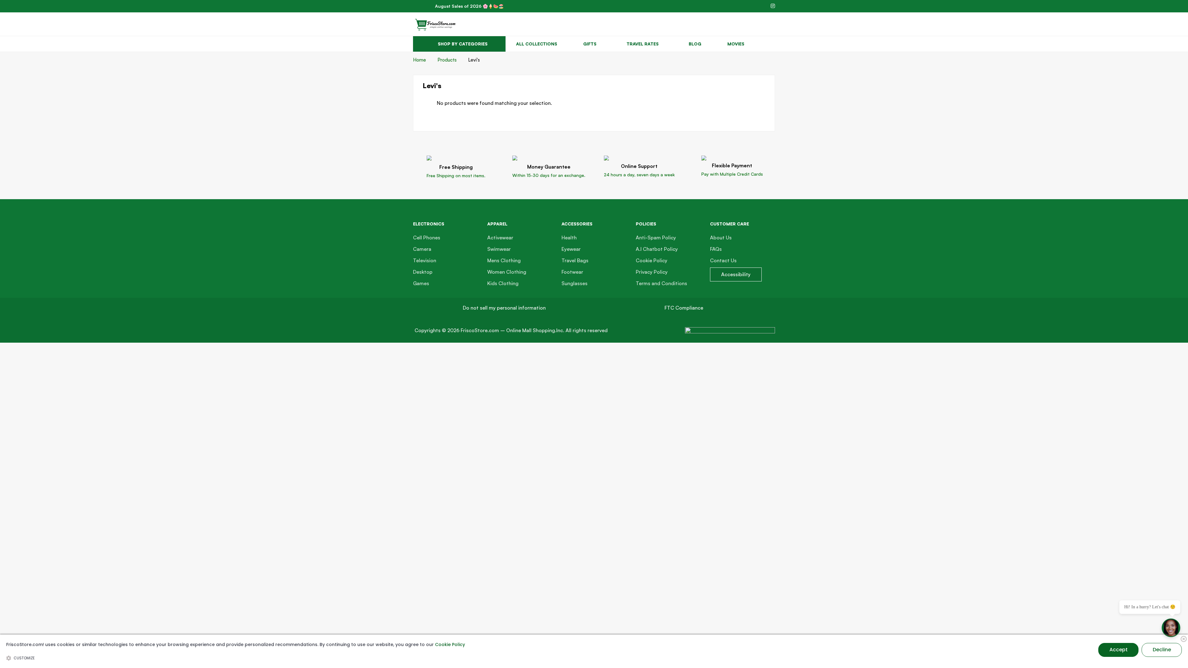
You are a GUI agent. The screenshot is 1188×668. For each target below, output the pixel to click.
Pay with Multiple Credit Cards (732, 174)
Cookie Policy (450, 644)
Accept (1118, 649)
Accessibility (736, 274)
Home (419, 60)
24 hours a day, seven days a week (639, 174)
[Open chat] (1171, 628)
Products (447, 60)
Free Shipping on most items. (456, 175)
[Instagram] (772, 6)
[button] (504, 308)
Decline (1162, 649)
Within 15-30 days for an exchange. (548, 175)
